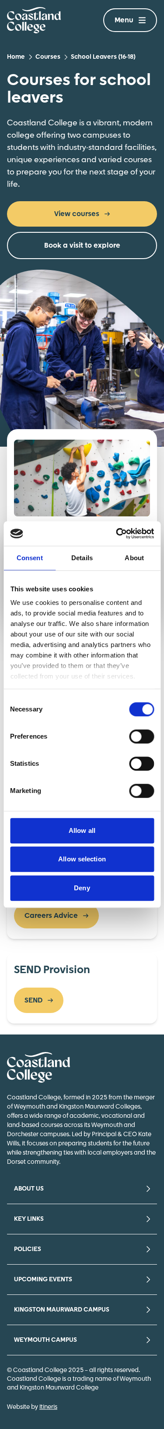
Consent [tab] (30, 558)
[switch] (141, 736)
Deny (82, 888)
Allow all (82, 830)
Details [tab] (82, 558)
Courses (47, 57)
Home (16, 57)
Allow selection (82, 859)
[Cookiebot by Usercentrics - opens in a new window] (117, 533)
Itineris (48, 1407)
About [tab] (134, 558)
